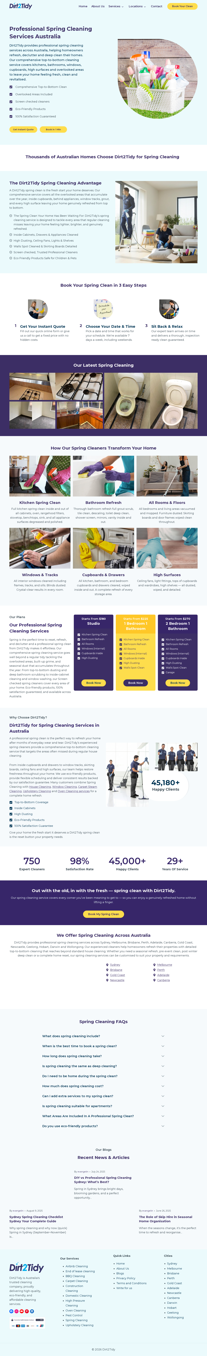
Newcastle (174, 1293)
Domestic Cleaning (79, 1295)
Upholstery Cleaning (37, 791)
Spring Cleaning (77, 1320)
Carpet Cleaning (77, 1281)
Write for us (124, 1288)
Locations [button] (136, 6)
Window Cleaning (64, 786)
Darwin (172, 1303)
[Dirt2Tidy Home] (20, 8)
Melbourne (174, 1268)
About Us (98, 6)
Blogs (120, 1273)
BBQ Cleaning (75, 1276)
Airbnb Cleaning (77, 1266)
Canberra (173, 1298)
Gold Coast (174, 1283)
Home (83, 6)
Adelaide (173, 1288)
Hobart (172, 1308)
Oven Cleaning (76, 1310)
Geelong (173, 1312)
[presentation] (38, 1185)
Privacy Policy (125, 1278)
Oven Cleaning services (74, 791)
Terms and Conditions (131, 1283)
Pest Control (74, 1315)
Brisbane (173, 1273)
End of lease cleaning (80, 1271)
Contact (156, 6)
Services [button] (114, 6)
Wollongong (175, 1317)
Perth (171, 1278)
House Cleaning (40, 786)
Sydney (172, 1263)
